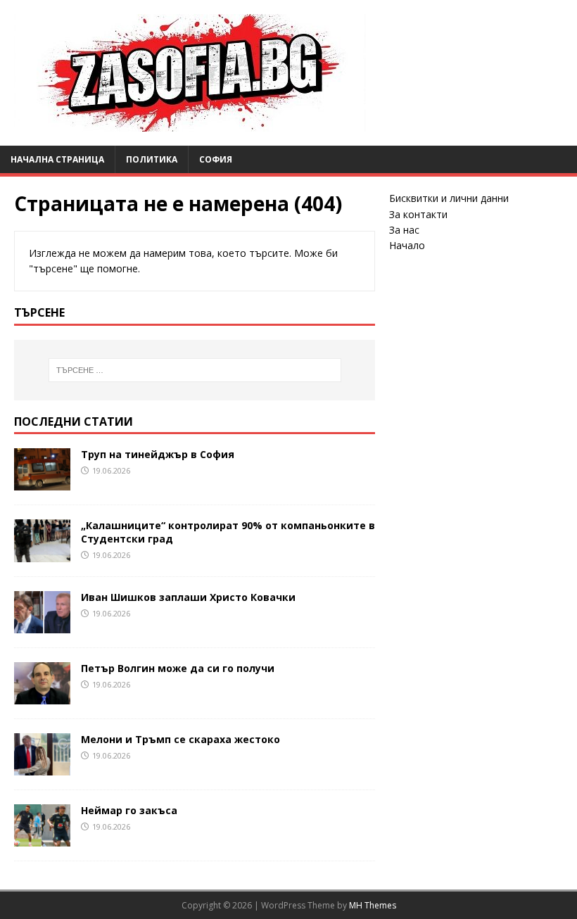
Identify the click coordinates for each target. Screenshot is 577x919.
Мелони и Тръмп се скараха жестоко (180, 739)
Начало (407, 245)
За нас (404, 229)
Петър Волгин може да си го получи (177, 668)
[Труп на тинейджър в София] (42, 482)
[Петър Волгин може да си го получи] (42, 695)
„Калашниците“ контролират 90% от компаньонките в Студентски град (228, 532)
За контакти (418, 214)
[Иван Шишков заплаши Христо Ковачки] (42, 624)
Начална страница (57, 159)
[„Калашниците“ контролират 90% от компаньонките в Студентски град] (42, 553)
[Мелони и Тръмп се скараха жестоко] (42, 766)
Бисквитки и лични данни (449, 198)
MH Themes (372, 905)
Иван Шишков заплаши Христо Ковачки (188, 597)
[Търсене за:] (194, 370)
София (215, 159)
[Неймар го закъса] (42, 838)
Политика (151, 159)
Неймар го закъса (129, 810)
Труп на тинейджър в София (157, 454)
